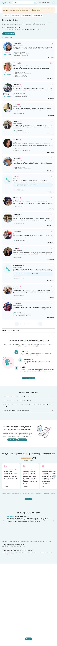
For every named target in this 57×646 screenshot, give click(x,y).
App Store (13, 439)
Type (6, 15)
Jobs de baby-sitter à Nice (44, 541)
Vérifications (27, 15)
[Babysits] (6, 2)
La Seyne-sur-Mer (43, 552)
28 (36, 324)
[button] (3, 521)
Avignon (27, 552)
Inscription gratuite (8, 33)
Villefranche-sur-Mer (7, 546)
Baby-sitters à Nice (7, 541)
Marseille (4, 552)
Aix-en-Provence (19, 552)
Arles (50, 552)
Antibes (32, 552)
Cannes (36, 552)
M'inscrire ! (28, 499)
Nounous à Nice (17, 541)
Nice (9, 552)
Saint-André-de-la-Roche (20, 546)
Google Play (22, 439)
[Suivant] (40, 324)
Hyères (8, 554)
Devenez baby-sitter (44, 2)
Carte (29, 639)
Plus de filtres (38, 15)
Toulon (12, 552)
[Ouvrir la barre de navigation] (53, 2)
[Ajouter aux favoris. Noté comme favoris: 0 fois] (52, 121)
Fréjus (3, 554)
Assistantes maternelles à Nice (29, 541)
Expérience (16, 15)
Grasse (12, 554)
